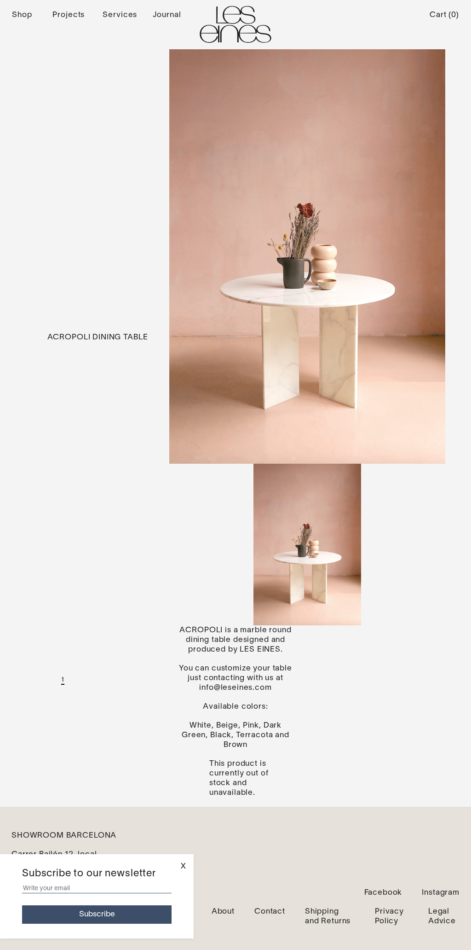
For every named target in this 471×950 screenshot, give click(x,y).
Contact (269, 911)
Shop (22, 15)
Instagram (441, 892)
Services (120, 15)
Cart (444, 15)
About (223, 911)
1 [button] (62, 680)
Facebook (383, 892)
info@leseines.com (235, 687)
